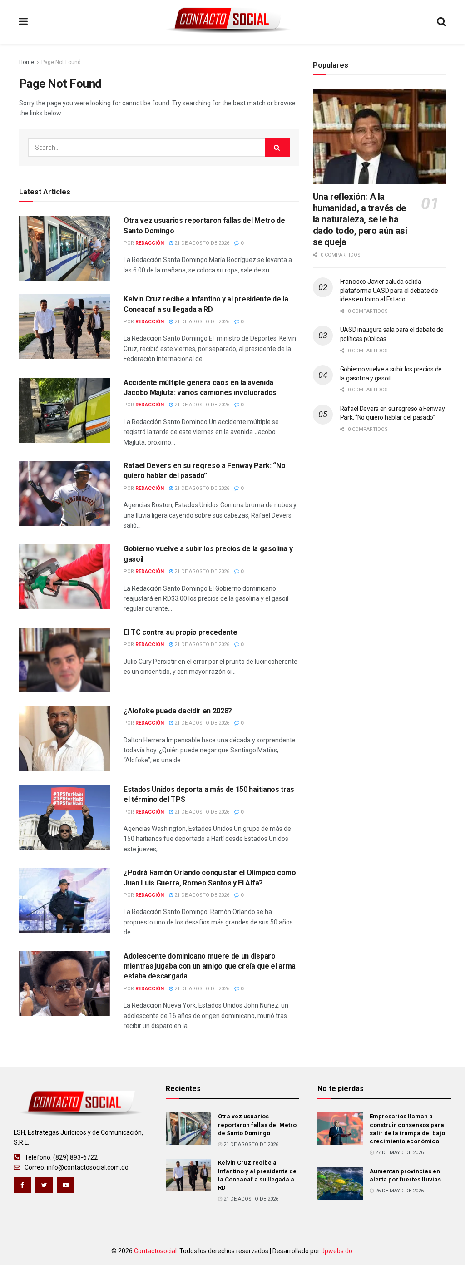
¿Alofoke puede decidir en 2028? (178, 711)
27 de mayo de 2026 (399, 1153)
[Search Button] (277, 147)
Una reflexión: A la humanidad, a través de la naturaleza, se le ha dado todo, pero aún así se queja (360, 219)
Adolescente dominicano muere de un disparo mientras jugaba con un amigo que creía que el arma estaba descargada (210, 966)
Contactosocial (155, 1251)
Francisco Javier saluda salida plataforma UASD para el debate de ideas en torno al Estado (389, 290)
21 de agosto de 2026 (201, 243)
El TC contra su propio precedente (180, 632)
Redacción (149, 243)
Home (26, 62)
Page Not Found (61, 62)
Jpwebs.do (336, 1251)
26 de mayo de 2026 (399, 1191)
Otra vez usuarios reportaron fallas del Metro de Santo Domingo (257, 1124)
